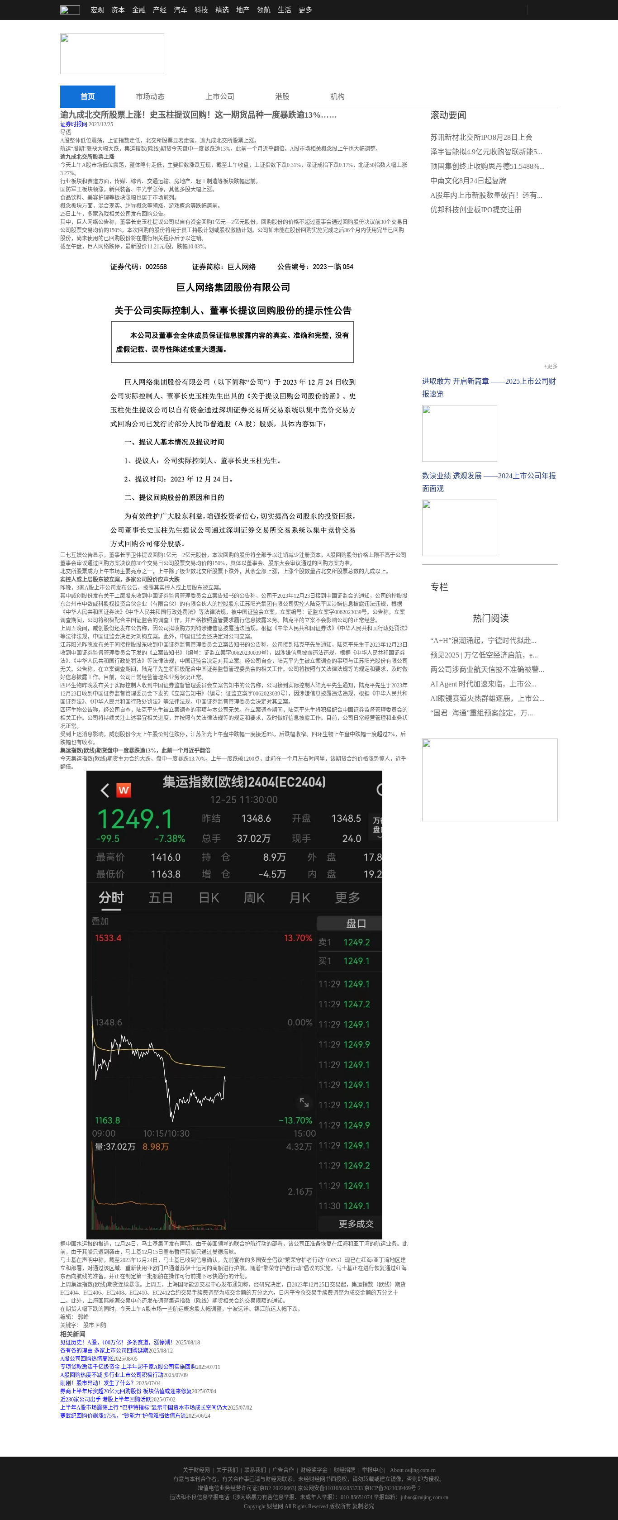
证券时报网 (73, 124)
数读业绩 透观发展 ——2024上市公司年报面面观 (489, 482)
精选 (222, 10)
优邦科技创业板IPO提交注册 (476, 210)
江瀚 (466, 610)
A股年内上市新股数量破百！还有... (486, 195)
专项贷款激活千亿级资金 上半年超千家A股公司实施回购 (128, 1367)
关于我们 (227, 1470)
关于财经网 (196, 1470)
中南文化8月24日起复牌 (468, 181)
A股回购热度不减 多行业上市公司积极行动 (111, 1375)
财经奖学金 (314, 1470)
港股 (282, 96)
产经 (159, 10)
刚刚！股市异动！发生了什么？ (98, 1383)
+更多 (551, 366)
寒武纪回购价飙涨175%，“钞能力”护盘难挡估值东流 (123, 1416)
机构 (337, 96)
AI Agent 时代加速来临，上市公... (483, 684)
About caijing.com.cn (413, 1470)
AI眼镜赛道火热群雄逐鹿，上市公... (487, 698)
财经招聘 (345, 1470)
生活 (284, 10)
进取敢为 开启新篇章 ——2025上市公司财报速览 (489, 387)
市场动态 (150, 96)
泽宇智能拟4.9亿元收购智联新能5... (486, 152)
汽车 (180, 10)
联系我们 (255, 1470)
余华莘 (450, 610)
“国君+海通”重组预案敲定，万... (481, 713)
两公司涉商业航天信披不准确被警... (487, 669)
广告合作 (283, 1470)
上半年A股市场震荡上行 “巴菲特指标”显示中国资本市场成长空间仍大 (144, 1408)
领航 (264, 10)
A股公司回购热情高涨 (86, 1359)
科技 (201, 10)
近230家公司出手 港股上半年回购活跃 (105, 1399)
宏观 (97, 10)
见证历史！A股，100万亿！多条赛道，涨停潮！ (118, 1342)
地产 (243, 10)
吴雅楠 (431, 610)
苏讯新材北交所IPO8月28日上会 (481, 137)
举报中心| (373, 1470)
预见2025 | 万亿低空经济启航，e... (484, 655)
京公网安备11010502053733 (330, 1488)
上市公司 (219, 96)
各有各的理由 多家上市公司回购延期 (104, 1351)
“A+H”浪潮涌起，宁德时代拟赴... (483, 640)
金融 (139, 10)
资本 (118, 10)
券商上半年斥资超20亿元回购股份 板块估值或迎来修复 (126, 1391)
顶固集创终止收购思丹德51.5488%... (487, 166)
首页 (88, 96)
